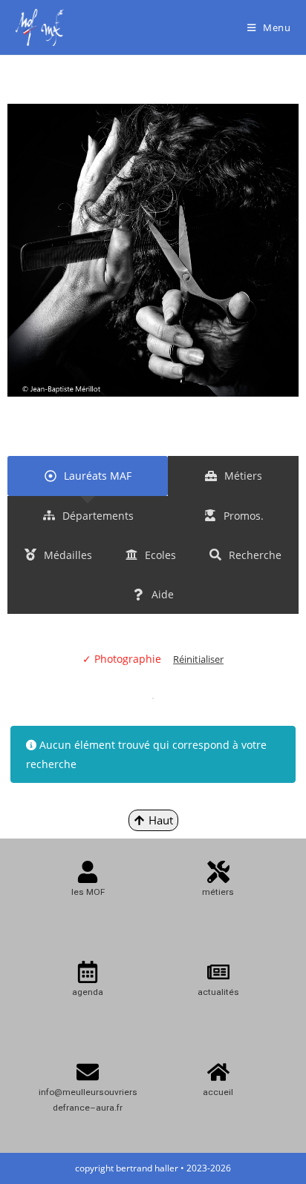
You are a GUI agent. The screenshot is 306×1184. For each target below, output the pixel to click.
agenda (87, 992)
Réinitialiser (198, 659)
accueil (218, 1092)
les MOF (88, 892)
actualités (218, 992)
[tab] (87, 475)
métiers (218, 892)
